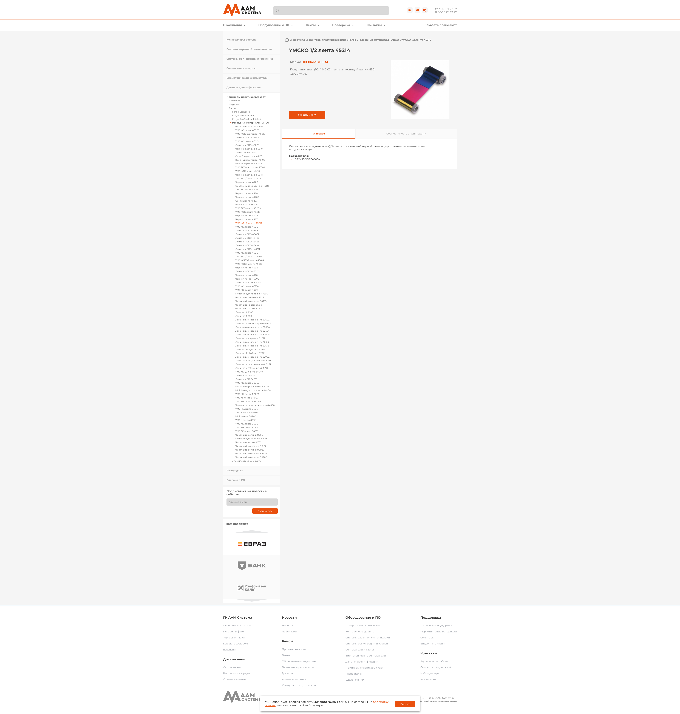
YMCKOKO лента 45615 (248, 264)
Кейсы (311, 25)
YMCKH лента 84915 (247, 427)
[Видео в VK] (417, 10)
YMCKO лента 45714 (247, 286)
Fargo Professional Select (246, 119)
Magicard (234, 104)
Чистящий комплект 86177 (250, 446)
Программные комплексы (362, 625)
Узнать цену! (307, 114)
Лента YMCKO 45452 (247, 238)
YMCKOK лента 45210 (247, 212)
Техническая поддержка (436, 625)
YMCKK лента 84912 (247, 423)
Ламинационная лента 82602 (252, 319)
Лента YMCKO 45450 (247, 230)
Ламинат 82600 (244, 312)
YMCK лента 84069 (246, 412)
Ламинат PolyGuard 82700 (250, 349)
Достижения (234, 659)
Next (252, 600)
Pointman (234, 100)
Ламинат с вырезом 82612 (250, 338)
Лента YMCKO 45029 (247, 145)
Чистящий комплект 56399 (251, 301)
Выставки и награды (236, 673)
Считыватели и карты (241, 68)
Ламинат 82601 (244, 316)
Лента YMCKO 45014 (247, 137)
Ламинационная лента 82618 (252, 345)
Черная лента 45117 (246, 182)
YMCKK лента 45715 (246, 290)
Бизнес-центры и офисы (298, 667)
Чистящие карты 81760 (248, 304)
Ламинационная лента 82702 (252, 356)
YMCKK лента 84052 (247, 383)
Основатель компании (238, 625)
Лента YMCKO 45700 (247, 271)
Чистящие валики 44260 (249, 126)
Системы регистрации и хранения (249, 58)
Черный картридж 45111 (249, 174)
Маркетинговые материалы (438, 631)
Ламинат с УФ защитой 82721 (252, 368)
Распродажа (234, 470)
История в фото (233, 631)
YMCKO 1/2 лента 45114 (248, 178)
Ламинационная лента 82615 (252, 342)
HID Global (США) (315, 62)
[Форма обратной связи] (425, 10)
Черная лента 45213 (246, 219)
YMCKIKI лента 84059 (248, 401)
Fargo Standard (241, 111)
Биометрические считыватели (247, 77)
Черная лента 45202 (247, 197)
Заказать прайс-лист (441, 25)
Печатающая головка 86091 (251, 438)
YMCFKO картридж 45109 (250, 167)
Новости (289, 618)
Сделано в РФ (235, 480)
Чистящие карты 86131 (248, 442)
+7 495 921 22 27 (446, 9)
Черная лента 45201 (247, 193)
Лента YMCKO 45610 (247, 245)
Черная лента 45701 (247, 275)
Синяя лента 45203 (246, 200)
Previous (252, 531)
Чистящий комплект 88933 (251, 453)
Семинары (427, 637)
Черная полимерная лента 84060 (255, 405)
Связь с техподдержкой (435, 667)
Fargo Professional (243, 115)
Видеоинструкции (432, 643)
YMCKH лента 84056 (247, 394)
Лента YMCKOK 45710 (247, 282)
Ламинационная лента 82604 (252, 327)
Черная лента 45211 (246, 215)
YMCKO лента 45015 (247, 141)
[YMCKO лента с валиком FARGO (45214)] (420, 89)
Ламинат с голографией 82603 (253, 323)
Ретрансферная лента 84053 (252, 386)
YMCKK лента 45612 (246, 252)
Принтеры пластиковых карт (245, 97)
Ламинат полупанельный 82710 (253, 360)
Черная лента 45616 (246, 267)
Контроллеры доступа (241, 39)
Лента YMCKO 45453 (247, 241)
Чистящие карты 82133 (248, 308)
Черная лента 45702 (247, 278)
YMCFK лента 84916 (246, 431)
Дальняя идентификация (243, 87)
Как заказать (428, 679)
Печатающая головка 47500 (251, 293)
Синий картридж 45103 (248, 156)
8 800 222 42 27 (446, 12)
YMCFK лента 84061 (247, 409)
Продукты (298, 39)
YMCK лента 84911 (245, 420)
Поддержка (341, 25)
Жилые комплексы (294, 679)
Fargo (232, 108)
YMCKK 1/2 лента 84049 (249, 371)
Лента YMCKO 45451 (247, 234)
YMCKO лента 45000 (247, 130)
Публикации (290, 631)
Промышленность (294, 649)
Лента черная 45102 (246, 152)
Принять (405, 704)
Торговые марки (234, 637)
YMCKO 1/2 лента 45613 (248, 256)
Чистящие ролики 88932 (249, 449)
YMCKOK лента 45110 (247, 171)
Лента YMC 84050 (245, 375)
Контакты (374, 25)
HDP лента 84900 (245, 416)
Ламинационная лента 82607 (252, 330)
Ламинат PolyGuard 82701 (250, 353)
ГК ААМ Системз (237, 618)
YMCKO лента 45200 (247, 189)
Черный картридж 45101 (249, 148)
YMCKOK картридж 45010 (250, 134)
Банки (286, 655)
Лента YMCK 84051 (246, 379)
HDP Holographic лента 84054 (253, 390)
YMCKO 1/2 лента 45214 (248, 223)
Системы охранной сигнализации (249, 49)
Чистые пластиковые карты (245, 461)
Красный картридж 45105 (250, 160)
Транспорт (289, 673)
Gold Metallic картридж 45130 (252, 186)
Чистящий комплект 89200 (251, 457)
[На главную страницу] (287, 40)
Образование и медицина (299, 661)
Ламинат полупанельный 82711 (253, 364)
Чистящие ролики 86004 (250, 435)
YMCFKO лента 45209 (248, 208)
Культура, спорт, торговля (299, 685)
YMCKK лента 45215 (246, 226)
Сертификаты (232, 667)
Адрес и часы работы (434, 661)
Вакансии (229, 649)
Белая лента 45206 (246, 204)
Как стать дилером (235, 643)
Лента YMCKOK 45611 (247, 249)
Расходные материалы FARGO (250, 122)
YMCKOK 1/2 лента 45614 (249, 260)
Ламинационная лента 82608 (252, 334)
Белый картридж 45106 (248, 163)
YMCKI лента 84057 (246, 397)
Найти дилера (429, 673)
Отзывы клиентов (234, 679)
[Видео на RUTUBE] (410, 10)
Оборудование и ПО (273, 25)
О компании (232, 25)
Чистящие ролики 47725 (249, 297)
